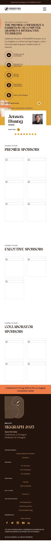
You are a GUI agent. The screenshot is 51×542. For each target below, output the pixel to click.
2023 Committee (25, 486)
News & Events (25, 518)
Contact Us (25, 494)
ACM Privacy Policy (25, 506)
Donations (25, 457)
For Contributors (25, 470)
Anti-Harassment (25, 502)
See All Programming (12, 103)
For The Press (25, 466)
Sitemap (25, 482)
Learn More (12, 129)
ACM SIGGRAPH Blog (25, 510)
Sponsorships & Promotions (25, 453)
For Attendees (25, 474)
